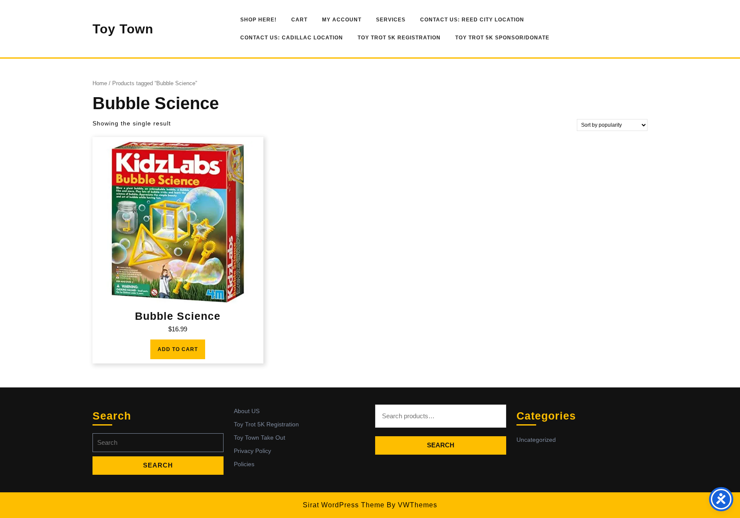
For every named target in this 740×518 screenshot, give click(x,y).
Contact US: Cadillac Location (291, 38)
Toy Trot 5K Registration (399, 38)
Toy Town (122, 29)
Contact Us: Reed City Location (472, 20)
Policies (244, 464)
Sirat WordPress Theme (344, 505)
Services (391, 20)
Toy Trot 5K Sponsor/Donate (502, 38)
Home (99, 83)
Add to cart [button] (178, 349)
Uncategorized (536, 439)
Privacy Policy (252, 450)
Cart (299, 20)
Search (440, 445)
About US (247, 411)
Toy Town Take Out (259, 437)
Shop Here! (258, 20)
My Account (341, 20)
